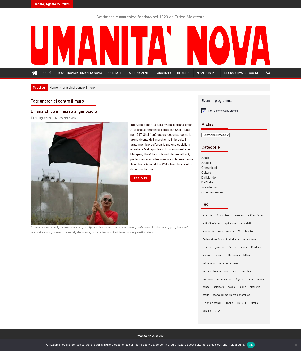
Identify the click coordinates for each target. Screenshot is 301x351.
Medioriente (83, 232)
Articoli (54, 227)
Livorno (218, 255)
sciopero (218, 286)
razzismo (208, 279)
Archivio (164, 73)
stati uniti (255, 286)
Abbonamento (140, 73)
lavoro (206, 255)
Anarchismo (128, 227)
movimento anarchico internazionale (113, 232)
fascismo (250, 231)
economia (208, 231)
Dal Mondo (66, 227)
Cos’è (47, 73)
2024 (37, 227)
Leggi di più (140, 178)
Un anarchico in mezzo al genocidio (64, 111)
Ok (251, 344)
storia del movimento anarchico (231, 294)
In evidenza (209, 187)
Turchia (254, 302)
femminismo (249, 239)
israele (57, 232)
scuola (232, 286)
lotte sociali (68, 232)
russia (260, 279)
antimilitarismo (211, 223)
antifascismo (255, 215)
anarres (239, 215)
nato (234, 271)
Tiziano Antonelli (212, 302)
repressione (224, 279)
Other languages (212, 192)
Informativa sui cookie (241, 73)
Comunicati (209, 168)
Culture (206, 172)
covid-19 (246, 223)
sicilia (242, 286)
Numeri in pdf (207, 73)
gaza (172, 227)
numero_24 (79, 227)
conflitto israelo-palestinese (152, 227)
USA (217, 310)
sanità (206, 286)
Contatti (115, 73)
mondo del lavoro (229, 263)
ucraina (207, 310)
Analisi (45, 227)
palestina (140, 232)
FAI (239, 231)
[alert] (234, 110)
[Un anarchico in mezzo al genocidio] (79, 125)
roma (250, 279)
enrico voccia (226, 231)
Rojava (239, 279)
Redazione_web (67, 118)
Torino (229, 302)
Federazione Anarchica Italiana (221, 239)
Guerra (232, 247)
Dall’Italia (207, 182)
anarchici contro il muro (106, 227)
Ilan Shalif (182, 227)
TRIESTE (242, 302)
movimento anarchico (215, 271)
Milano (247, 255)
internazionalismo (41, 232)
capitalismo (231, 223)
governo (220, 247)
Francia (207, 247)
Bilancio (183, 73)
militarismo (209, 263)
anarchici (208, 215)
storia (150, 232)
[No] (296, 345)
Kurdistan (257, 247)
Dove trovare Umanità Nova (80, 73)
